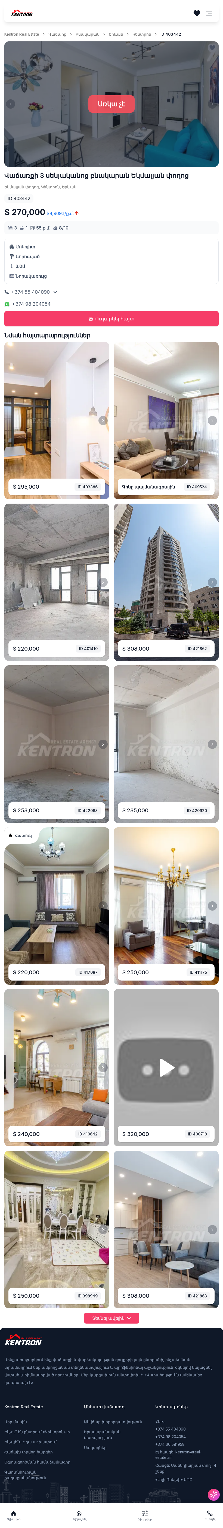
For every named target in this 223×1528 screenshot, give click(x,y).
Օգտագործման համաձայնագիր (37, 1462)
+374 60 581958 (170, 1444)
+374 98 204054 (31, 304)
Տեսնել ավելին (108, 1318)
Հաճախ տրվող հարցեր (28, 1452)
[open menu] (209, 13)
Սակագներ (95, 1447)
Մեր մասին (15, 1421)
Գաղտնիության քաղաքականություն (25, 1475)
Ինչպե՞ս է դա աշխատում (30, 1442)
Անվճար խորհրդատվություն (113, 1421)
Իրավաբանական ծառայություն (102, 1434)
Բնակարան (88, 34)
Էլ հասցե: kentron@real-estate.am (178, 1455)
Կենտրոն (141, 34)
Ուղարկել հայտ (115, 318)
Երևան (116, 34)
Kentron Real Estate (21, 34)
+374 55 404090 (30, 292)
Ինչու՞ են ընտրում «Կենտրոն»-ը (37, 1431)
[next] (103, 420)
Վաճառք (57, 34)
